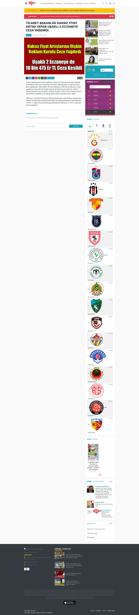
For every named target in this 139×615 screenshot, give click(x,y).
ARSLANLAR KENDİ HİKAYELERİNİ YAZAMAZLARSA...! (107, 514)
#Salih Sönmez (94, 594)
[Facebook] (25, 569)
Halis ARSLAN (106, 510)
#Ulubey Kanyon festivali (54, 597)
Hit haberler (69, 3)
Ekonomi (79, 3)
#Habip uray (84, 594)
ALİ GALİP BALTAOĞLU (102, 486)
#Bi (113, 591)
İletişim (98, 610)
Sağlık (29, 35)
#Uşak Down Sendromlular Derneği (74, 591)
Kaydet (51, 78)
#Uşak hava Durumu (30, 591)
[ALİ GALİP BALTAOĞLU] (91, 489)
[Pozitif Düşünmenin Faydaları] (91, 60)
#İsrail (87, 591)
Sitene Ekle (111, 610)
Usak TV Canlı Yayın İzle (97, 529)
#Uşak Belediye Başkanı (45, 591)
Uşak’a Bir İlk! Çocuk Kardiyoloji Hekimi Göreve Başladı (105, 24)
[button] (26, 3)
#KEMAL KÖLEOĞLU (31, 594)
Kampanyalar (93, 533)
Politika (93, 3)
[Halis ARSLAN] (94, 512)
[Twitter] (28, 569)
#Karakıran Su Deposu (107, 594)
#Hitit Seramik (43, 594)
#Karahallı (67, 594)
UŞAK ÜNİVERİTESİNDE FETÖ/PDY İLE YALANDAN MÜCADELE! (60, 16)
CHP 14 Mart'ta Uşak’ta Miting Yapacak (73, 574)
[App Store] (69, 602)
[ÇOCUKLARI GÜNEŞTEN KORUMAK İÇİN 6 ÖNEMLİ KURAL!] (91, 42)
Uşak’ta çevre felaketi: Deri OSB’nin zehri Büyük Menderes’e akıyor (67, 10)
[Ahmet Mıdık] (91, 504)
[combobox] (107, 70)
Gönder (76, 126)
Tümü (110, 481)
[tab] (90, 126)
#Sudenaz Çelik (95, 591)
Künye (93, 610)
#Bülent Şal (66, 597)
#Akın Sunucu (76, 597)
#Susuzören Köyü (87, 597)
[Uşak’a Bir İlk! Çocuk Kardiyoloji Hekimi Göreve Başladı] (91, 24)
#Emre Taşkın (58, 591)
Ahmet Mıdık (99, 502)
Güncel (59, 3)
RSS (104, 610)
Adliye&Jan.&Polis (47, 3)
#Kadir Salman (106, 591)
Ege (86, 3)
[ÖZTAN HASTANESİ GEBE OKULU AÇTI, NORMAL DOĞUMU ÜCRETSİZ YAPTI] (91, 33)
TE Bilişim (49, 612)
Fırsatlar (92, 537)
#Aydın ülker (75, 594)
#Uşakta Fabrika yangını (55, 594)
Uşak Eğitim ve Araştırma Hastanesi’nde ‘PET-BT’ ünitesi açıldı (106, 51)
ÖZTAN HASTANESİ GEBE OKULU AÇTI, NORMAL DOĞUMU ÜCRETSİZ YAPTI (105, 33)
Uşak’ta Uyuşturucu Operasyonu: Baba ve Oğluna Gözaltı (73, 582)
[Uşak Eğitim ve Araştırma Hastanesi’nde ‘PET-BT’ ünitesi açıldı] (91, 51)
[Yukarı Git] (134, 610)
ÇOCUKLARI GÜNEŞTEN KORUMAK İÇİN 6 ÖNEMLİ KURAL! (106, 41)
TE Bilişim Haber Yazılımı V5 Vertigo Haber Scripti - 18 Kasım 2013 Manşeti (93, 466)
